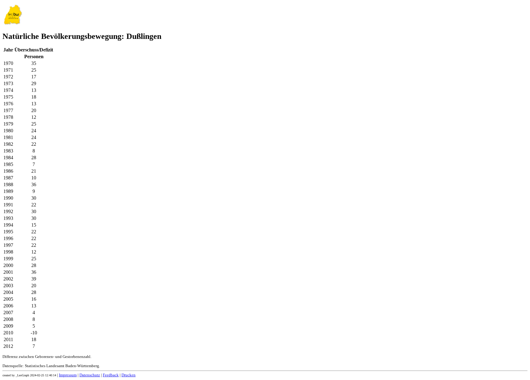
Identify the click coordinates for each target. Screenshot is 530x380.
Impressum (68, 375)
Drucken (128, 375)
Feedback (111, 375)
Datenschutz (89, 375)
